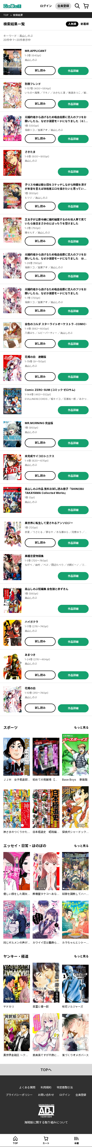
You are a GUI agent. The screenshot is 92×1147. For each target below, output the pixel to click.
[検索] (77, 6)
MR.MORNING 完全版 (39, 423)
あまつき (30, 654)
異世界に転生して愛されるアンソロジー (49, 523)
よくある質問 (27, 1087)
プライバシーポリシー (19, 1094)
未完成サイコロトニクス (39, 456)
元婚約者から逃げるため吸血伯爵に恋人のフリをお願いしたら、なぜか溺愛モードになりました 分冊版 (55, 258)
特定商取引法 (65, 1087)
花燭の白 (30, 688)
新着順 (85, 24)
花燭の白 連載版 (35, 357)
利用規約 (46, 1087)
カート (46, 1143)
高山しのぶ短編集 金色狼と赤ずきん (46, 589)
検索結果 (18, 15)
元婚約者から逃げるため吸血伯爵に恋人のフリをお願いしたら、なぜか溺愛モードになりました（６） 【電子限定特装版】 (56, 121)
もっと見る (81, 727)
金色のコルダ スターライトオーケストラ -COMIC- (56, 324)
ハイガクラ (31, 621)
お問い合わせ (46, 1094)
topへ (46, 1070)
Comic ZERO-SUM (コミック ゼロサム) (50, 390)
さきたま (30, 152)
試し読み (40, 70)
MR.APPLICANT (35, 51)
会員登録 (63, 6)
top (5, 15)
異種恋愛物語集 (34, 556)
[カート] (86, 6)
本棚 (76, 1143)
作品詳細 (73, 71)
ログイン (46, 6)
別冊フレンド (33, 84)
